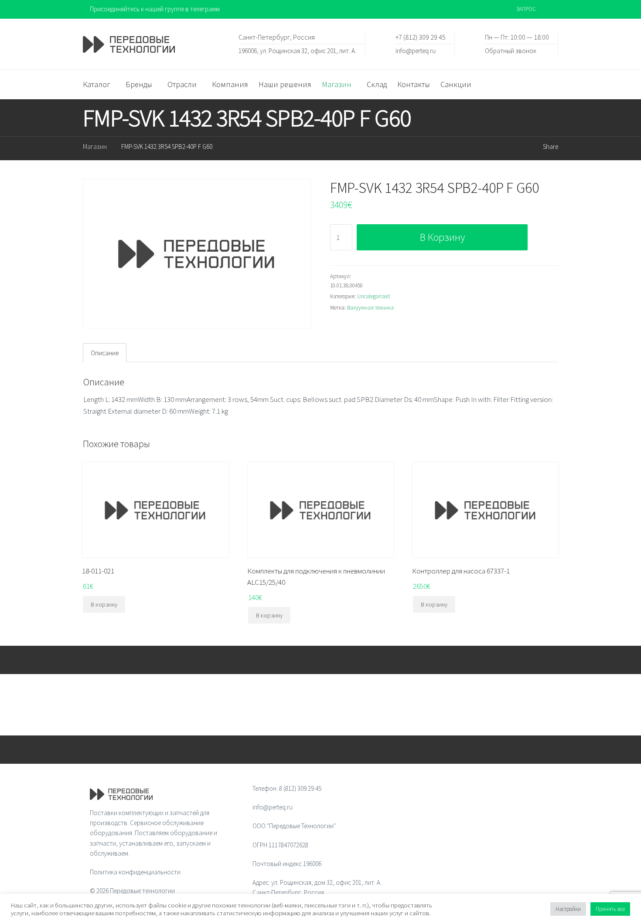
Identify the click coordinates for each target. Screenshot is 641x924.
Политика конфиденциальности (135, 872)
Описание (105, 353)
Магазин (95, 146)
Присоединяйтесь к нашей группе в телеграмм (155, 9)
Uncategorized (373, 296)
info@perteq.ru (416, 50)
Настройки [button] (568, 909)
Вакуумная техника (370, 307)
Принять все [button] (610, 909)
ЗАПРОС (526, 9)
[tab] (104, 352)
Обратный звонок (510, 50)
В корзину (442, 237)
